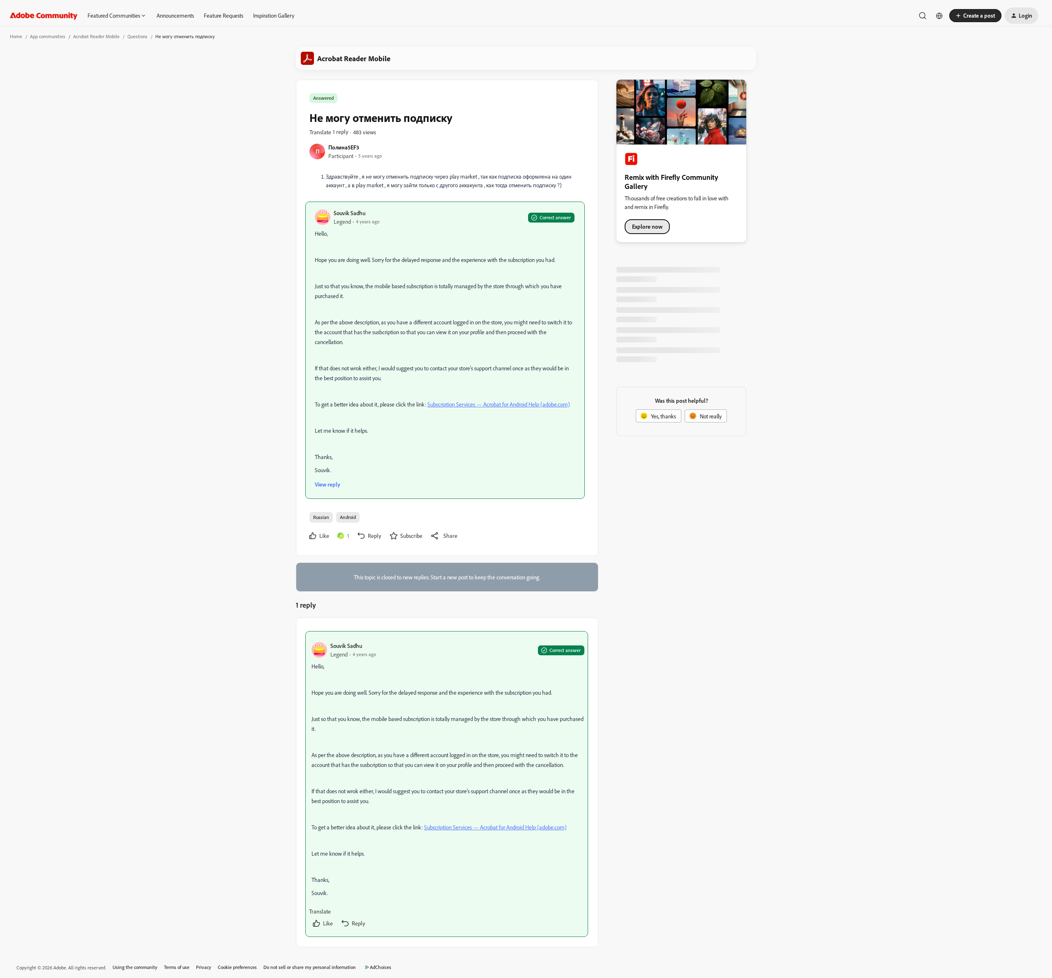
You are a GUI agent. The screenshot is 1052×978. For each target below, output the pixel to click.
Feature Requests (223, 15)
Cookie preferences (237, 967)
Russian (321, 517)
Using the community (135, 967)
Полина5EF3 (343, 147)
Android (348, 517)
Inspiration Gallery (273, 15)
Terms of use (176, 967)
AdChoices (380, 967)
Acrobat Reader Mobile (96, 36)
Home (16, 36)
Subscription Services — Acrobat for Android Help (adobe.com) (498, 404)
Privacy (203, 967)
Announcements (175, 15)
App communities (47, 36)
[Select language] (939, 15)
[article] (446, 784)
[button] (975, 15)
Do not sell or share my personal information (309, 967)
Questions (137, 36)
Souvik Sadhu (349, 212)
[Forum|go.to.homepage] (44, 15)
